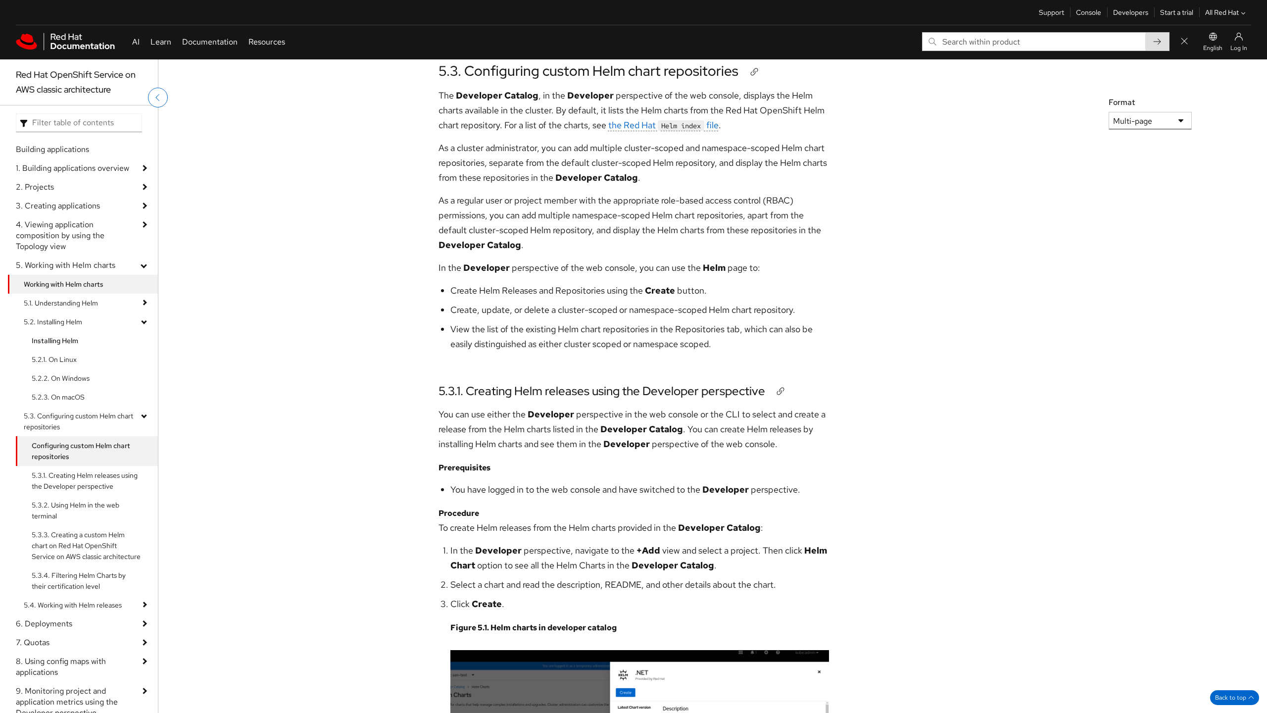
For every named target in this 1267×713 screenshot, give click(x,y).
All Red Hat (1222, 12)
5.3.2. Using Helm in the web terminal (75, 510)
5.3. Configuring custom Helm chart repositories (78, 421)
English (1212, 48)
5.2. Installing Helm (53, 321)
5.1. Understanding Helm (61, 303)
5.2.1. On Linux (54, 359)
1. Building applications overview (72, 168)
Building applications (52, 149)
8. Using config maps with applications (61, 666)
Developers (1130, 12)
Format (1122, 102)
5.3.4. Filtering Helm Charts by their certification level (79, 581)
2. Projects (35, 187)
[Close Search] (1184, 42)
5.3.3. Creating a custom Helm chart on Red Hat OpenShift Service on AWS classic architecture (86, 545)
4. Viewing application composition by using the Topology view (60, 235)
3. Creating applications (58, 206)
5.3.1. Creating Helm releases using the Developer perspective (85, 481)
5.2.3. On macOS (58, 397)
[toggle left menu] (158, 97)
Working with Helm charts (63, 284)
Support (1051, 12)
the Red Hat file (663, 125)
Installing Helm (55, 340)
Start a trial (1176, 12)
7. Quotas (32, 642)
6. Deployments (44, 623)
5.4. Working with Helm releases (73, 605)
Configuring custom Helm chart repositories (81, 451)
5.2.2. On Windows (61, 378)
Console (1088, 12)
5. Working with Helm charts (65, 265)
